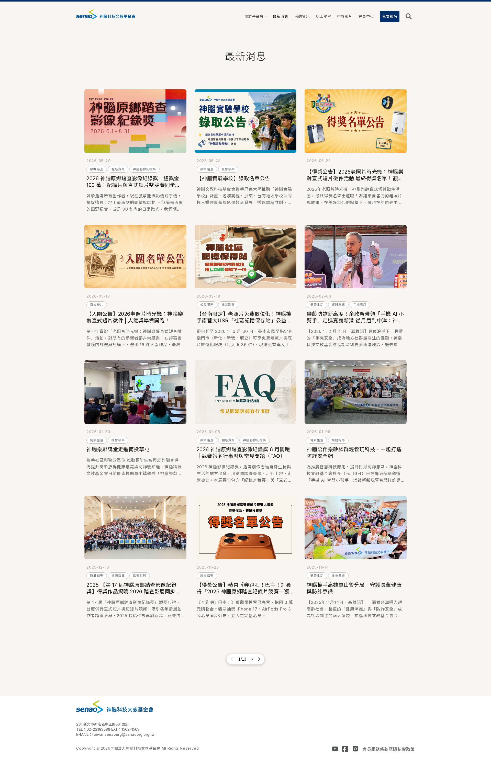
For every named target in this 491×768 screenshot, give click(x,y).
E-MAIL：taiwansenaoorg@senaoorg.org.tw (115, 734)
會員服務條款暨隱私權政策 (389, 749)
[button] (255, 16)
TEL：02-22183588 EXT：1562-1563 (108, 729)
